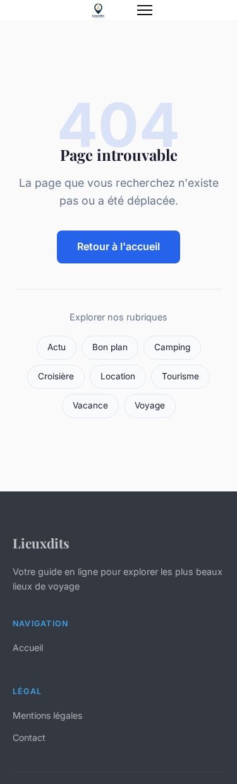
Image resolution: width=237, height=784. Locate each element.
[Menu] (144, 10)
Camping (172, 347)
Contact (29, 737)
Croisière (56, 376)
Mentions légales (47, 715)
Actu (56, 347)
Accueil (28, 647)
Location (117, 376)
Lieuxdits (41, 543)
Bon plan (110, 347)
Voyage (150, 405)
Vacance (90, 405)
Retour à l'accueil (118, 246)
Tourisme (180, 376)
